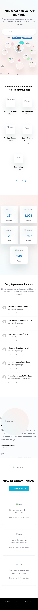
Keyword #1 (16, 37)
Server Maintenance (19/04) (17, 334)
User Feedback (27, 111)
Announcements (10, 111)
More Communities (18, 181)
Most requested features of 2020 (19, 320)
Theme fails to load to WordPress (20, 376)
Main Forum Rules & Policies (17, 306)
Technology (19, 167)
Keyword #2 (27, 37)
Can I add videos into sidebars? (19, 362)
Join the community (18, 488)
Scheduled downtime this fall (18, 348)
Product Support (10, 138)
